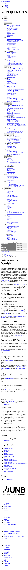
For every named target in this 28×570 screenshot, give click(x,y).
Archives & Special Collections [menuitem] (14, 39)
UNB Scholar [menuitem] (10, 35)
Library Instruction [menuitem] (11, 144)
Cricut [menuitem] (8, 161)
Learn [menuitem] (7, 66)
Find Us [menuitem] (8, 206)
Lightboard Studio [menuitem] (11, 169)
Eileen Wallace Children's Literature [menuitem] (15, 40)
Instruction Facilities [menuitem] (11, 93)
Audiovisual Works (9, 456)
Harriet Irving (4, 243)
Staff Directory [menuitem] (10, 202)
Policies (6, 510)
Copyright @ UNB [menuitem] (11, 119)
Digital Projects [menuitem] (10, 228)
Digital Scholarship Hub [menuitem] (12, 177)
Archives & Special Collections (12, 531)
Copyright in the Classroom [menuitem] (13, 136)
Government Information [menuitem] (12, 41)
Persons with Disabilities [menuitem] (12, 222)
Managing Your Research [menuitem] (13, 111)
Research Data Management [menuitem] (13, 113)
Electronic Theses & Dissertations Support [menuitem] (17, 124)
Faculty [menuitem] (8, 219)
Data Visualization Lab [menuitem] (12, 176)
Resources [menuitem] (8, 134)
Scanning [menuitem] (9, 81)
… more (6, 538)
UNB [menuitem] (5, 560)
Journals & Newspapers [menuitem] (12, 28)
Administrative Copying (10, 468)
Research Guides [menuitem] (11, 33)
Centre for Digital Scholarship (11, 533)
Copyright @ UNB (8, 255)
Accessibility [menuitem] (7, 555)
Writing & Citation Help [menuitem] (12, 74)
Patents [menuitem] (8, 48)
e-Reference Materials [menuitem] (12, 29)
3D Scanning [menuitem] (10, 159)
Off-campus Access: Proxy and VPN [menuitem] (15, 63)
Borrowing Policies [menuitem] (11, 52)
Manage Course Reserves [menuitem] (13, 139)
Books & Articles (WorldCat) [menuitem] (13, 25)
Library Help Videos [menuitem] (11, 75)
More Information (8, 471)
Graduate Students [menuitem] (11, 220)
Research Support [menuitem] (11, 77)
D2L (5, 457)
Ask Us (6, 5)
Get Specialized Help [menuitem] (12, 62)
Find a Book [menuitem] (9, 71)
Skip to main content (5, 1)
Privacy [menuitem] (6, 553)
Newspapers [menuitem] (9, 45)
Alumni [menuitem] (8, 216)
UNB (5, 3)
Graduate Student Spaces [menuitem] (12, 90)
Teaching (6, 451)
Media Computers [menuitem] (11, 172)
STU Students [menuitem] (10, 223)
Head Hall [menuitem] (9, 193)
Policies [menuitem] (8, 237)
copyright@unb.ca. (6, 350)
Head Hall (3, 247)
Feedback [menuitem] (7, 563)
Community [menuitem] (9, 218)
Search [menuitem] (6, 565)
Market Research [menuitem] (11, 44)
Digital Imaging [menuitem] (10, 173)
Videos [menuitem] (8, 32)
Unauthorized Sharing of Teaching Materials (15, 463)
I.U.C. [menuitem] (8, 192)
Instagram (7, 549)
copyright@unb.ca (6, 440)
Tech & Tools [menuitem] (10, 57)
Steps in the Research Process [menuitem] (14, 70)
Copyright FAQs (8, 466)
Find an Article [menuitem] (10, 73)
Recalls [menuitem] (8, 55)
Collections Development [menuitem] (13, 226)
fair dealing (22, 310)
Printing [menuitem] (8, 79)
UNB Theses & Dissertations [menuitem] (13, 49)
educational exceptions (7, 312)
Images (5, 453)
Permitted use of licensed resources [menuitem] (15, 233)
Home (5, 254)
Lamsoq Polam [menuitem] (10, 94)
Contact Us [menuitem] (9, 199)
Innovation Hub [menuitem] (10, 180)
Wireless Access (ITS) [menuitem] (12, 83)
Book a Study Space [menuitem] (11, 86)
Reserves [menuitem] (9, 36)
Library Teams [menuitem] (10, 235)
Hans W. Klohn (4, 249)
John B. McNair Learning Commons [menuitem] (15, 89)
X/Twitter (6, 547)
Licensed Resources (9, 459)
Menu (5, 17)
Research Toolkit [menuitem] (11, 146)
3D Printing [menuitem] (9, 158)
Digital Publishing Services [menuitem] (13, 123)
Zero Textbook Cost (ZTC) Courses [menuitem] (15, 140)
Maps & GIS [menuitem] (10, 112)
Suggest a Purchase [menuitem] (11, 56)
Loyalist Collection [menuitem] (11, 43)
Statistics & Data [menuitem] (10, 115)
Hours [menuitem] (8, 208)
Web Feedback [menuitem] (8, 557)
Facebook (7, 545)
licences (6, 313)
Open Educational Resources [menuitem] (13, 142)
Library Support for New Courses (14, 138)
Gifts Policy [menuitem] (9, 230)
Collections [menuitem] (9, 106)
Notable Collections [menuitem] (11, 47)
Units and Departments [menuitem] (12, 239)
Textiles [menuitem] (8, 164)
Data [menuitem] (8, 102)
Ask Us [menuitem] (8, 60)
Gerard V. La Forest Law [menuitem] (12, 196)
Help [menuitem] (7, 188)
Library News (7, 506)
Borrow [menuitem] (7, 22)
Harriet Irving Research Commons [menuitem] (15, 91)
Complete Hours (5, 251)
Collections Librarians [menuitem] (12, 227)
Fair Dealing (7, 450)
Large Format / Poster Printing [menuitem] (14, 162)
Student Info (7, 465)
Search (6, 7)
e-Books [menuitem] (9, 31)
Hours (5, 18)
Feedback (7, 6)
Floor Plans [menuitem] (9, 87)
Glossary (6, 469)
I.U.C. (2, 245)
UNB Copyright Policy (19, 284)
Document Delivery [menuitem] (11, 53)
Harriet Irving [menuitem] (10, 191)
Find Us (6, 505)
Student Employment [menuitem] (12, 203)
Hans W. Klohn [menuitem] (10, 195)
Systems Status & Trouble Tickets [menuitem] (14, 64)
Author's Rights (8, 462)
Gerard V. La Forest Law (10, 524)
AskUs (5, 20)
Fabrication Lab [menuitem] (10, 178)
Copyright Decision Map (10, 460)
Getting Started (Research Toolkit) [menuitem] (15, 68)
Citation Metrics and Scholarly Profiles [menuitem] (16, 117)
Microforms (6, 535)
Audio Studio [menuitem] (10, 168)
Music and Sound (8, 454)
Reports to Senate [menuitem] (11, 238)
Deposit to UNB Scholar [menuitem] (12, 121)
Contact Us (6, 503)
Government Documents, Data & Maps (14, 536)
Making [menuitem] (7, 155)
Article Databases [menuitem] (11, 26)
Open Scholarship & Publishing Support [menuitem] (16, 125)
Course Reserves (5, 280)
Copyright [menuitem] (6, 552)
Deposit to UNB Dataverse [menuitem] (13, 120)
